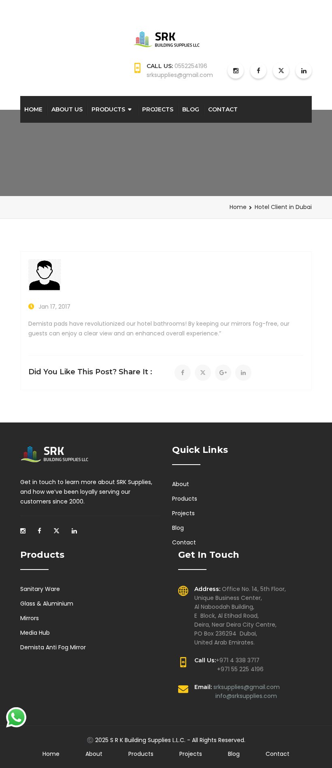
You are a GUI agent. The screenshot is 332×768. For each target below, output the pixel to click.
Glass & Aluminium (46, 603)
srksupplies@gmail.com (246, 687)
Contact (223, 109)
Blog (190, 109)
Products (108, 109)
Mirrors (29, 618)
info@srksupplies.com (246, 696)
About (180, 484)
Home (33, 109)
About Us (67, 109)
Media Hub (35, 633)
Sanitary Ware (40, 589)
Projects (157, 109)
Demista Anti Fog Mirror (53, 647)
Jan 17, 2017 (54, 307)
